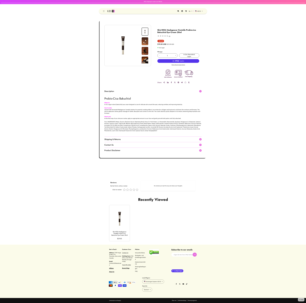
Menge (159, 52)
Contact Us (125, 252)
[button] (104, 11)
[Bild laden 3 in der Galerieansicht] (145, 51)
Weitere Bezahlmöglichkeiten (178, 64)
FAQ (136, 271)
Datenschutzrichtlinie (140, 263)
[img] (162, 36)
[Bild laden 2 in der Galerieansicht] (145, 41)
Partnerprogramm (192, 300)
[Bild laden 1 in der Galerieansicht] (145, 32)
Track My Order (126, 264)
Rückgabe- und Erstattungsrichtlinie (140, 257)
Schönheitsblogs (182, 300)
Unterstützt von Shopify (115, 300)
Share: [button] (159, 82)
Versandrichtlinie (140, 252)
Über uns (174, 300)
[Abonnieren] (195, 255)
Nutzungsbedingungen (140, 267)
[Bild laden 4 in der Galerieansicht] (145, 60)
